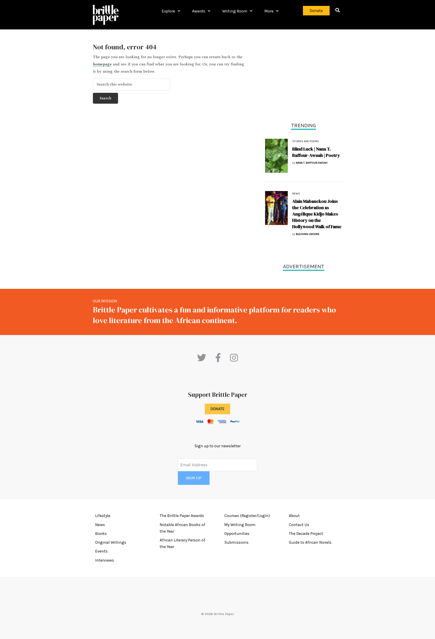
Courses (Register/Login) (247, 515)
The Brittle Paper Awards (182, 515)
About (294, 515)
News (296, 193)
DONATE (217, 408)
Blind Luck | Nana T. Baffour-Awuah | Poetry (316, 152)
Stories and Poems (305, 141)
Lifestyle (102, 515)
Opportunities (236, 533)
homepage (102, 64)
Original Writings (110, 542)
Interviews (104, 560)
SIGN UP (193, 478)
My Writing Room (240, 524)
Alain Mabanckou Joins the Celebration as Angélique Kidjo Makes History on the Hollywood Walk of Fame (316, 214)
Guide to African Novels (310, 542)
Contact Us (299, 524)
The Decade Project (306, 533)
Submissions (236, 542)
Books (101, 533)
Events (101, 551)
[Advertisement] (303, 74)
